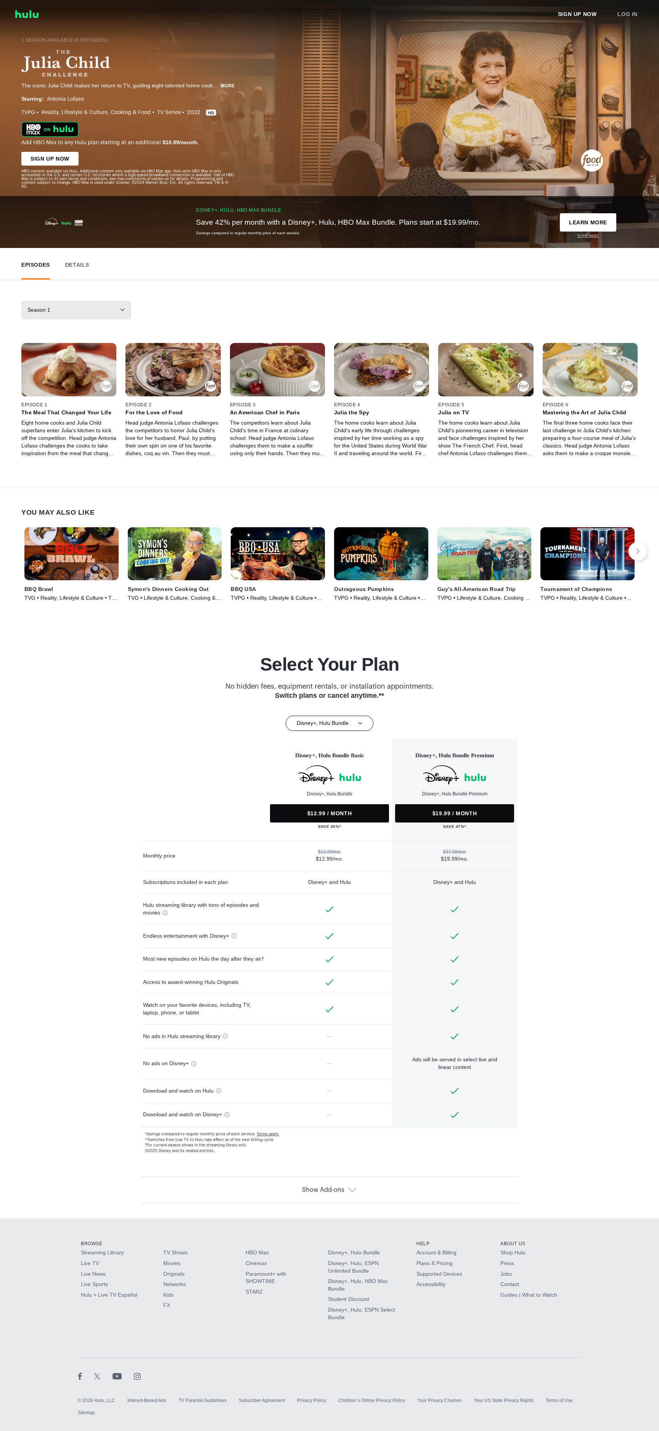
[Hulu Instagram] (137, 1376)
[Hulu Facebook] (86, 1376)
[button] (35, 263)
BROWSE (92, 1243)
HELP (422, 1243)
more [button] (227, 86)
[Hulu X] (103, 1376)
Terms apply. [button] (268, 1134)
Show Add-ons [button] (323, 1190)
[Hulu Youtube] (123, 1376)
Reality (50, 112)
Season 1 (38, 310)
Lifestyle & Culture (84, 112)
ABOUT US (513, 1243)
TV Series (169, 112)
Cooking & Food (131, 112)
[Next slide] (637, 551)
